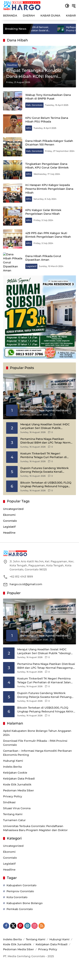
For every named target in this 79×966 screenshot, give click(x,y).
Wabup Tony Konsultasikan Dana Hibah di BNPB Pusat (48, 96)
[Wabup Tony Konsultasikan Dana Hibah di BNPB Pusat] (12, 100)
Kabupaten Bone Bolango (25, 903)
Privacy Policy (12, 796)
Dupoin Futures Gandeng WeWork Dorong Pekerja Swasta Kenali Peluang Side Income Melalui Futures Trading (46, 470)
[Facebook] (6, 926)
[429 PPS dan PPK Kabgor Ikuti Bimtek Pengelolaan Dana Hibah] (12, 239)
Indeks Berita (12, 766)
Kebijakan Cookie (15, 772)
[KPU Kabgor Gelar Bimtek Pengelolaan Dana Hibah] (12, 216)
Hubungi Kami (13, 760)
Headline (12, 65)
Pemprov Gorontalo (20, 891)
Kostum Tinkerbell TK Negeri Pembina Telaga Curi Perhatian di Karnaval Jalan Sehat (43, 455)
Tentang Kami (12, 814)
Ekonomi (9, 515)
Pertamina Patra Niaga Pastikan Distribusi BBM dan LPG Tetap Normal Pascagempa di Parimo (46, 441)
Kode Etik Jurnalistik (17, 784)
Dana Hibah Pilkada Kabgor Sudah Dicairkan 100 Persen (49, 142)
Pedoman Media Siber (18, 790)
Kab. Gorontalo (34, 105)
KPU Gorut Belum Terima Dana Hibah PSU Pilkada (46, 119)
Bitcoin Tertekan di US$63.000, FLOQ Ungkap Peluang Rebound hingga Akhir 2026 (45, 484)
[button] (67, 5)
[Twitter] (13, 926)
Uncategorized (13, 509)
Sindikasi (9, 802)
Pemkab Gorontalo (20, 909)
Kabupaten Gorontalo (21, 885)
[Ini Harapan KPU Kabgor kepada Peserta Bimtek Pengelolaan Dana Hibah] (12, 193)
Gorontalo (10, 520)
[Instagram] (34, 926)
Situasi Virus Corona (16, 808)
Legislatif (31, 266)
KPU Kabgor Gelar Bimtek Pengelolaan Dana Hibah (43, 212)
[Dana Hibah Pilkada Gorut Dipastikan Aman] (12, 262)
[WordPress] (27, 926)
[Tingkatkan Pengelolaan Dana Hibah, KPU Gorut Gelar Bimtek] (12, 169)
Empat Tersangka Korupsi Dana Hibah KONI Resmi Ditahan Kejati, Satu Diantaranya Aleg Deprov (33, 74)
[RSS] (42, 926)
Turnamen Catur (14, 820)
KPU (28, 128)
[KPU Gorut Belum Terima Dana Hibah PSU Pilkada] (12, 123)
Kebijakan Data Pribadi (19, 778)
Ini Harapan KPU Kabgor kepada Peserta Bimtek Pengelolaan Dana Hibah (49, 188)
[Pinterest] (20, 926)
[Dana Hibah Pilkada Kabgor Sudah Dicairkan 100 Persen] (12, 146)
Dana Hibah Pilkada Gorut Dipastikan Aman (43, 258)
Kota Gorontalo (17, 897)
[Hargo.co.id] (22, 5)
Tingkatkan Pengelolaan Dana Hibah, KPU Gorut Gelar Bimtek (47, 165)
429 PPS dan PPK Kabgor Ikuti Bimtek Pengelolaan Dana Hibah (48, 235)
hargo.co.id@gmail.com (26, 584)
